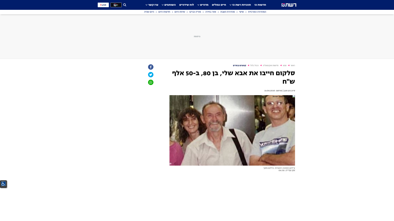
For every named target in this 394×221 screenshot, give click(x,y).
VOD (284, 65)
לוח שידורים (186, 5)
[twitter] (150, 74)
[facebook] (150, 67)
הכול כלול (254, 65)
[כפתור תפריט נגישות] (3, 183)
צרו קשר (153, 5)
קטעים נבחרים (239, 65)
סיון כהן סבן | (288, 90)
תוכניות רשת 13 (241, 5)
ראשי (293, 65)
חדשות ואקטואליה (271, 65)
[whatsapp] (150, 82)
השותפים (170, 5)
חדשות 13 (260, 5)
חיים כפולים (219, 5)
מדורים (204, 5)
